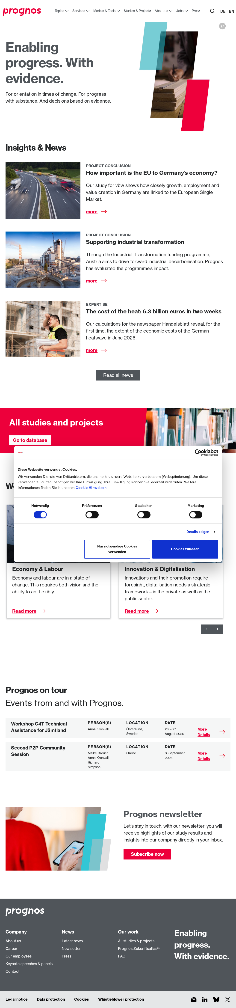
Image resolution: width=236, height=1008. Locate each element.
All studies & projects (136, 941)
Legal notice (17, 999)
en (231, 11)
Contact (13, 971)
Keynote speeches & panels (29, 963)
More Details (204, 732)
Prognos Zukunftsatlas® (138, 948)
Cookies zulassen (185, 549)
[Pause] (222, 26)
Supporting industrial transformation (135, 241)
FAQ (121, 956)
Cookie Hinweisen (91, 488)
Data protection (51, 999)
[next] (217, 629)
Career (11, 948)
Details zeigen (197, 532)
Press (66, 956)
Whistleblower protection (121, 999)
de (223, 11)
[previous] (206, 629)
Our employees (19, 956)
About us (13, 941)
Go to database (30, 440)
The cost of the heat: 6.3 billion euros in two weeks (153, 311)
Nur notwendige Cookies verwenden (117, 549)
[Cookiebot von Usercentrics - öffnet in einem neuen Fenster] (198, 452)
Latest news (72, 941)
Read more (24, 611)
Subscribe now (147, 854)
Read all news (118, 375)
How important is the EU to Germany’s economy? (152, 172)
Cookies (81, 999)
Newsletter (71, 948)
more (91, 211)
